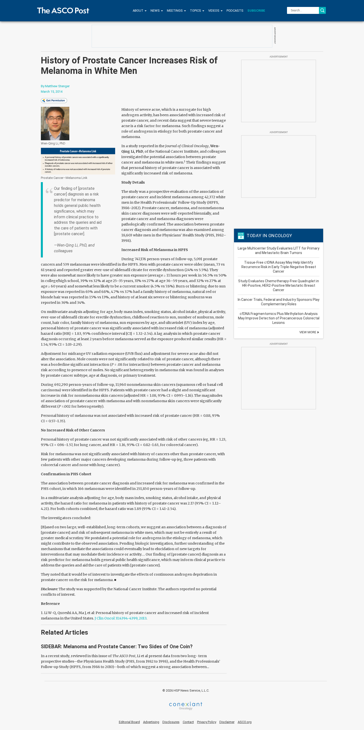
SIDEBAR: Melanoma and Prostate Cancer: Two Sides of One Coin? (117, 646)
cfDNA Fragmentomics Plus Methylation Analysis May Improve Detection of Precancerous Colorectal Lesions (278, 318)
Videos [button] (214, 10)
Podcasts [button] (235, 10)
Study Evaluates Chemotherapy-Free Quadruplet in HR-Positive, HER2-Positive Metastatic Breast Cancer (278, 285)
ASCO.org (245, 722)
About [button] (138, 10)
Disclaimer (226, 722)
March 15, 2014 (51, 91)
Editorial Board (129, 722)
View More (308, 332)
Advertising (151, 722)
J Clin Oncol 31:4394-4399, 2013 (120, 618)
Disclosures (171, 722)
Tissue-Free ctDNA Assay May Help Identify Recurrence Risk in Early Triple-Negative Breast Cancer (278, 266)
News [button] (155, 10)
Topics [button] (196, 10)
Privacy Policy (206, 722)
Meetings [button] (175, 10)
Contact (188, 722)
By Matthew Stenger (55, 86)
